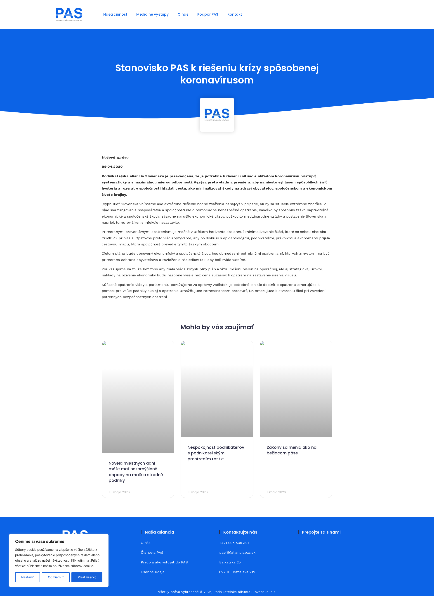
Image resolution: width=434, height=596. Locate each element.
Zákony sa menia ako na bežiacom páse (291, 450)
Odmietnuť (56, 577)
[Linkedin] (316, 546)
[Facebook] (304, 546)
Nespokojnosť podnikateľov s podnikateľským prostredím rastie (216, 452)
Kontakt (234, 14)
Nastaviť (27, 577)
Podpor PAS (207, 14)
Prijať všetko (87, 577)
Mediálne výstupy (152, 14)
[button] (375, 14)
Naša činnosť (115, 14)
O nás (183, 14)
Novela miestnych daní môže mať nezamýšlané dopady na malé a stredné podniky (136, 471)
